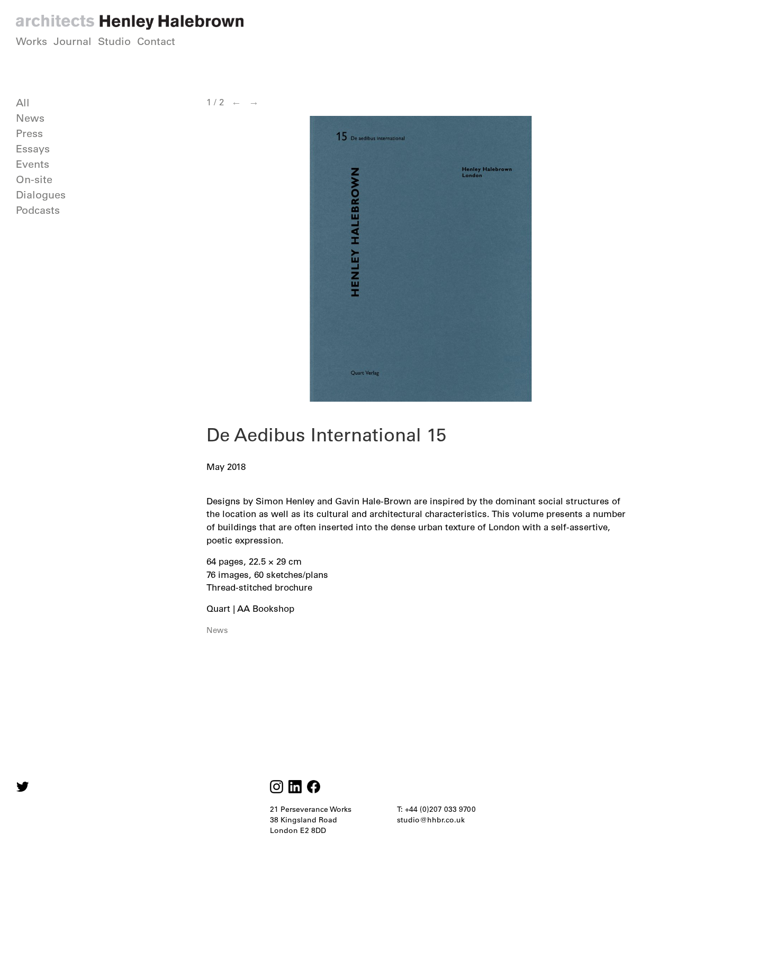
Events (32, 164)
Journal (72, 41)
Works (31, 41)
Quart (218, 608)
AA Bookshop (265, 608)
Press (29, 133)
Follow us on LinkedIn (295, 786)
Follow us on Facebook (313, 786)
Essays (33, 148)
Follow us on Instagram (22, 786)
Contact (156, 41)
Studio (114, 41)
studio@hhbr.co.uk (431, 820)
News (30, 118)
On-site (34, 179)
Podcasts (38, 210)
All (23, 102)
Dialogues (41, 194)
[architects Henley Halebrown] (129, 22)
